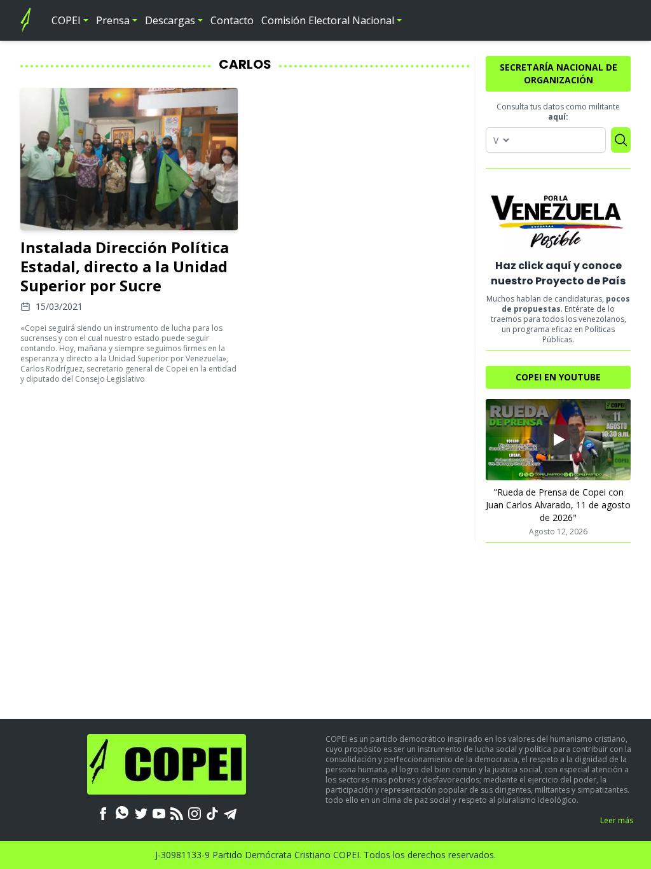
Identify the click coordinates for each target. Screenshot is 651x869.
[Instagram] (194, 812)
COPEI (66, 20)
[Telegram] (230, 812)
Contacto (232, 20)
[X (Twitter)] (141, 812)
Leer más (616, 820)
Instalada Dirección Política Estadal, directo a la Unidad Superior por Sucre (124, 266)
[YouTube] (159, 812)
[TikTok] (212, 812)
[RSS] (176, 812)
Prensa (113, 20)
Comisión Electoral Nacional (327, 20)
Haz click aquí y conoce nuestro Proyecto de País (558, 273)
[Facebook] (103, 812)
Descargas (170, 20)
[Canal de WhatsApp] (122, 812)
